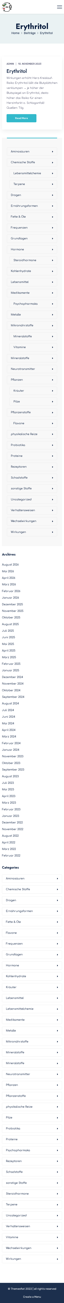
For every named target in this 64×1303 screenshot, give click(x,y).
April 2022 (8, 842)
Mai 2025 (8, 644)
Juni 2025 (8, 637)
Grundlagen (19, 238)
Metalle (16, 314)
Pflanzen (17, 379)
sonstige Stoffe (21, 488)
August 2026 (10, 564)
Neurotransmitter (23, 369)
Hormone (17, 249)
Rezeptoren (19, 466)
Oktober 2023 (11, 763)
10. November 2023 (29, 64)
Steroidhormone (24, 260)
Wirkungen (18, 532)
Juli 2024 (8, 710)
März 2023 (9, 802)
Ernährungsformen (24, 206)
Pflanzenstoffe (21, 412)
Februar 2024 (11, 743)
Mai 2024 (8, 723)
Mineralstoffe (22, 336)
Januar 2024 (10, 749)
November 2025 (12, 611)
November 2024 (13, 683)
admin (10, 64)
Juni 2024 (8, 716)
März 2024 (9, 736)
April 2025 (8, 650)
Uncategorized (21, 499)
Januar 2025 (10, 670)
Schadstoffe (19, 477)
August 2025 (10, 624)
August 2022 (10, 835)
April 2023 (8, 796)
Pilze (16, 401)
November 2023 (12, 756)
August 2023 (10, 776)
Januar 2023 (10, 816)
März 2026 (9, 584)
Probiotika (18, 445)
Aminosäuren (20, 151)
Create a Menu (32, 1296)
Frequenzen (19, 227)
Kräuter (18, 390)
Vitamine (19, 347)
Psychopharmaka (25, 303)
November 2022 (12, 829)
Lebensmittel (20, 282)
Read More (21, 118)
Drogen (16, 195)
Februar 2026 (11, 591)
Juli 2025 (8, 630)
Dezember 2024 (12, 677)
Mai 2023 (8, 789)
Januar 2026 (10, 597)
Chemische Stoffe (23, 162)
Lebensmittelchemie (27, 173)
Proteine (16, 456)
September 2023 (13, 769)
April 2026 (8, 578)
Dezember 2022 (12, 822)
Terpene (19, 184)
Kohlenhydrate (21, 271)
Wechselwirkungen (23, 521)
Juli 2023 (8, 783)
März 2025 (9, 657)
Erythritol (17, 71)
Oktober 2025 (11, 617)
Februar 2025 (11, 663)
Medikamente (20, 292)
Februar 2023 (11, 809)
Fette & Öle (18, 216)
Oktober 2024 (11, 690)
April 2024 (9, 730)
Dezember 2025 (12, 604)
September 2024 (13, 697)
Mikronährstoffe (22, 325)
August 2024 (10, 703)
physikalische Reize (24, 434)
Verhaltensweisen (23, 510)
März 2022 (9, 849)
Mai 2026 (8, 571)
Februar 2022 (11, 855)
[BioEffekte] (7, 6)
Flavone (18, 423)
